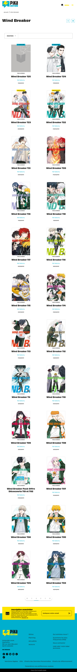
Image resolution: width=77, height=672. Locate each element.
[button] (70, 21)
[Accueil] (10, 4)
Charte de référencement (62, 661)
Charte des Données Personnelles (37, 661)
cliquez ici (25, 617)
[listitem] (3, 654)
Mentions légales (11, 661)
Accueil (6, 12)
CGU (21, 661)
